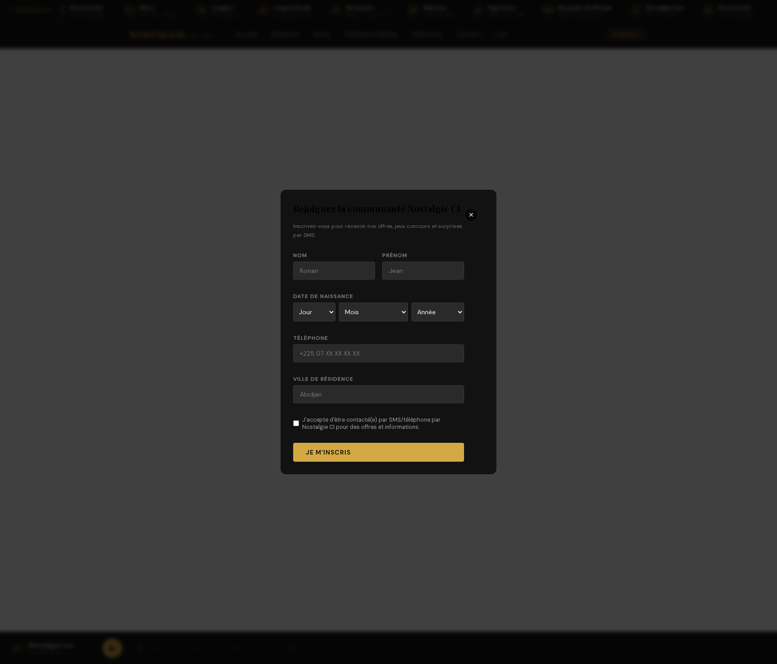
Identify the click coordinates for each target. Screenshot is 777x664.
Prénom (394, 255)
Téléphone (310, 338)
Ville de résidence (323, 379)
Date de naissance (323, 296)
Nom (300, 255)
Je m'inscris (328, 452)
